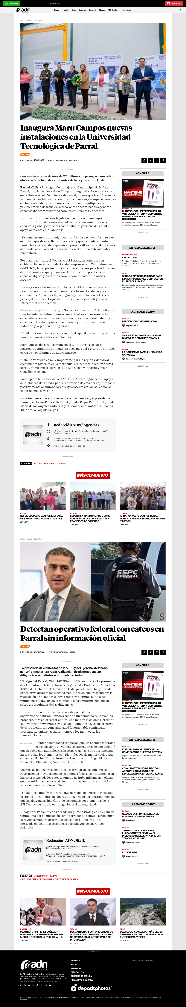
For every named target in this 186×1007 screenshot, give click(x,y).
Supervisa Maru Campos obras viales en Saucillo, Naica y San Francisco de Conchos (90, 519)
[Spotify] (37, 985)
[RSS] (33, 985)
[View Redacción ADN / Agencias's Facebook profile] (48, 424)
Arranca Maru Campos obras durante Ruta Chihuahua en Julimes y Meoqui (143, 519)
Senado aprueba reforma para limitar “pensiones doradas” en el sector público (142, 279)
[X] (156, 160)
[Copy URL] (163, 160)
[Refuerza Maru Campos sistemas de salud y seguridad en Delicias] (43, 496)
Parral (63, 463)
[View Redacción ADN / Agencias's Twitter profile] (48, 431)
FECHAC (38, 463)
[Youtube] (50, 985)
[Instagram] (24, 985)
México (125, 273)
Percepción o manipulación (139, 321)
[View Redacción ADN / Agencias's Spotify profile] (48, 445)
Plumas (125, 319)
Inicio (22, 21)
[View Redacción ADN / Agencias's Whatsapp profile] (48, 438)
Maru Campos (50, 463)
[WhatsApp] (144, 160)
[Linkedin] (29, 985)
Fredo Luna (129, 257)
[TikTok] (41, 985)
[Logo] (23, 10)
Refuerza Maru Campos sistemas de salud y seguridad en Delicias (41, 517)
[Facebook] (150, 160)
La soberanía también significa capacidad (142, 353)
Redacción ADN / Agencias (76, 425)
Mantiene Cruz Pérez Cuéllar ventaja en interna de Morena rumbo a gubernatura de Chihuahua (142, 215)
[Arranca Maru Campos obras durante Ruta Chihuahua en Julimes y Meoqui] (143, 496)
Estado (29, 21)
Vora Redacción (129, 255)
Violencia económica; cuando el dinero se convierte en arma (142, 337)
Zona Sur (38, 21)
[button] (163, 10)
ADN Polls (127, 208)
